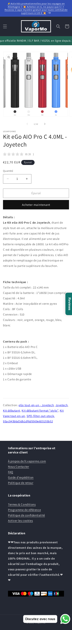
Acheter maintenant (36, 205)
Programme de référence (24, 510)
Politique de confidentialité (26, 515)
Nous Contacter (18, 466)
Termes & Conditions (22, 504)
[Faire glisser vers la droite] (44, 124)
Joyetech (61, 405)
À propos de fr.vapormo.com (27, 461)
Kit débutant (11, 410)
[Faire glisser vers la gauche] (27, 124)
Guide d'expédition (21, 477)
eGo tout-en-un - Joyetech (36, 405)
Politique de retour (20, 483)
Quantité (8, 171)
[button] (5, 26)
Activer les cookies (20, 520)
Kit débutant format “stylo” (40, 410)
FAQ (10, 472)
